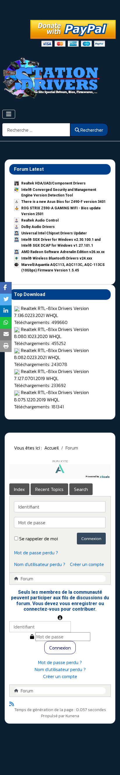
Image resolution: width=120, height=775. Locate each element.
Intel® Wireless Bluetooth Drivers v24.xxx (56, 258)
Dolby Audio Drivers (38, 227)
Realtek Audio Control (40, 220)
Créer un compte (87, 564)
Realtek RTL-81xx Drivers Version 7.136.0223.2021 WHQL (51, 312)
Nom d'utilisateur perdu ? (39, 564)
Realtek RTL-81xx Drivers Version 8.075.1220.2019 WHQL (51, 396)
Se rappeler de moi (38, 538)
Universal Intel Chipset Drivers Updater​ (54, 233)
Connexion (91, 538)
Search (81, 489)
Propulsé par (53, 716)
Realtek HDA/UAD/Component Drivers (53, 183)
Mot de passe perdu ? (36, 552)
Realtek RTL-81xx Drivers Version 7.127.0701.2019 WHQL (51, 375)
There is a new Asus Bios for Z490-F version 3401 (63, 202)
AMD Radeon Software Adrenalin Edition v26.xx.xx (63, 252)
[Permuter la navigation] (8, 114)
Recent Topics (49, 489)
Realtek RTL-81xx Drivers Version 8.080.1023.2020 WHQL (51, 333)
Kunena (72, 716)
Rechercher (91, 129)
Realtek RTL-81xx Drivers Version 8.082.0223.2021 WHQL (51, 354)
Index (19, 489)
